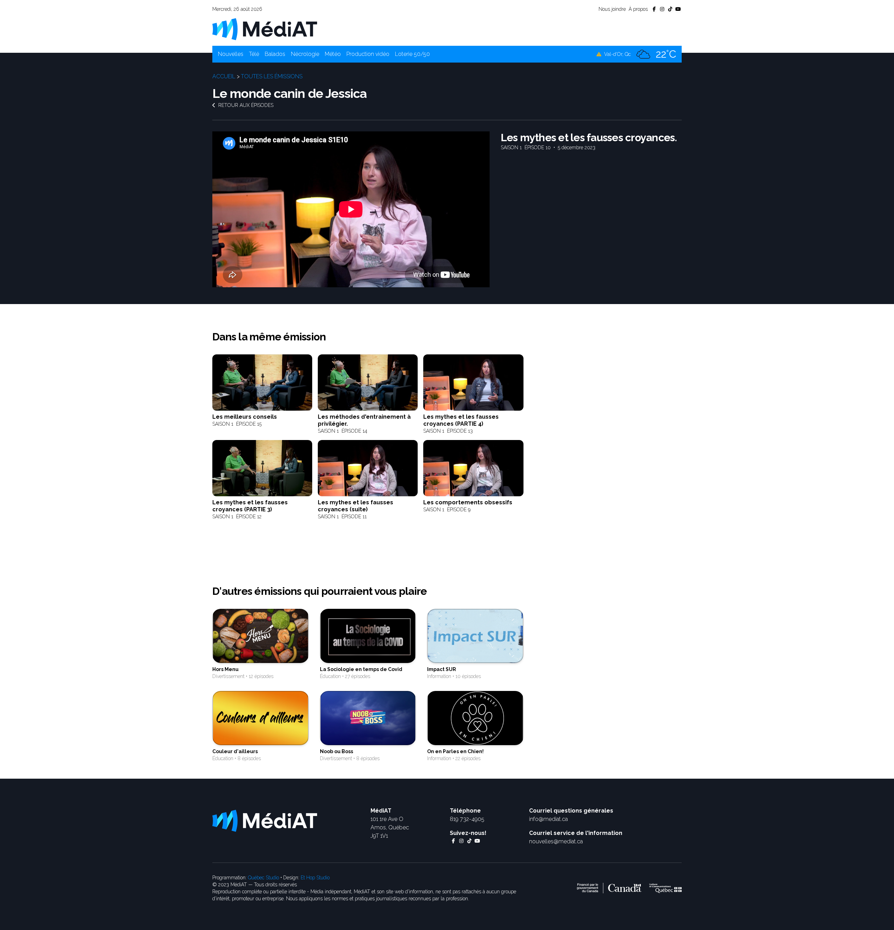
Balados (275, 54)
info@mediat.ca (548, 819)
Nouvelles (230, 54)
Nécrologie (305, 54)
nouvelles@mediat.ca (556, 841)
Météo (333, 54)
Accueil (223, 76)
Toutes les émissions (271, 76)
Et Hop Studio (315, 877)
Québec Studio (263, 877)
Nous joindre (612, 9)
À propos (638, 9)
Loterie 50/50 (412, 54)
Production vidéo (367, 54)
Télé (254, 54)
